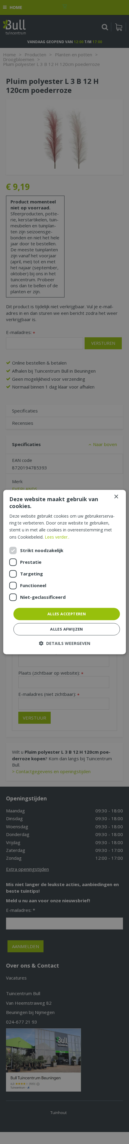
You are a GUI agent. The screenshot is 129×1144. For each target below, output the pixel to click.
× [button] (116, 497)
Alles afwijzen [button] (66, 629)
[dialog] (64, 572)
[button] (64, 643)
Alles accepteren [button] (66, 613)
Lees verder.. (57, 537)
